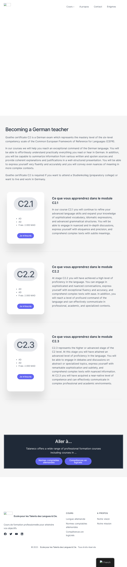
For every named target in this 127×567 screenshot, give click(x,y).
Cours (69, 6)
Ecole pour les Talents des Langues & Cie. (35, 516)
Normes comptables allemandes (49, 461)
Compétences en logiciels (78, 461)
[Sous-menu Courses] (73, 6)
